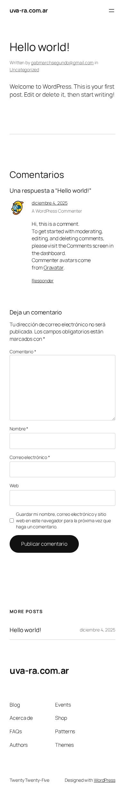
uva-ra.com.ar (29, 10)
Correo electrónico (30, 457)
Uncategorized (24, 69)
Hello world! (25, 630)
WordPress (104, 780)
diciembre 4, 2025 (49, 203)
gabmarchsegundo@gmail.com (62, 62)
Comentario (23, 351)
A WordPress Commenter (57, 211)
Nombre (19, 429)
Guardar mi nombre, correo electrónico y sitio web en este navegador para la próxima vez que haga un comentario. (63, 520)
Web (14, 485)
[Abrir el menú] (111, 10)
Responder (43, 281)
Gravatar (53, 267)
